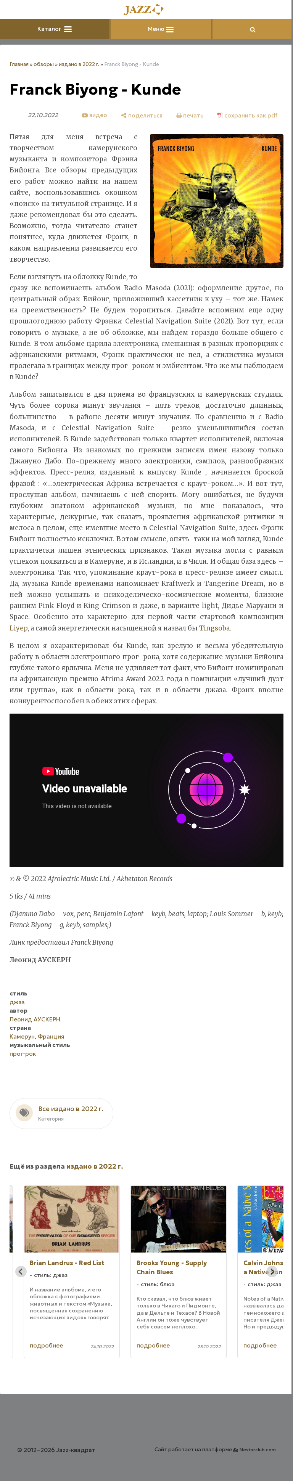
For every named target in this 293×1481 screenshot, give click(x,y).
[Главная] (146, 10)
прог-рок (23, 1053)
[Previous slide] (21, 1271)
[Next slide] (272, 1271)
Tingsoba (214, 628)
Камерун (22, 1036)
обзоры (44, 64)
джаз (17, 1002)
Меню (157, 28)
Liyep (18, 628)
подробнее (46, 1345)
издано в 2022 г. (79, 64)
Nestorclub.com (258, 1449)
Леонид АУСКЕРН (35, 1019)
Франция (51, 1036)
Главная (19, 64)
